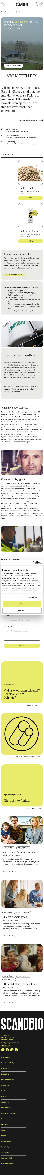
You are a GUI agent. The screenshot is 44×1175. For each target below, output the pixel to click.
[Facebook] (3, 1049)
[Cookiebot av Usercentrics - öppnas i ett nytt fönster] (33, 562)
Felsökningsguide (33, 808)
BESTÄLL (31, 198)
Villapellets (5, 1068)
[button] (36, 4)
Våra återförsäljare (7, 1079)
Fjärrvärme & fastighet (8, 1063)
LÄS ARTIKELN (7, 871)
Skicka (22, 646)
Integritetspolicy (6, 1147)
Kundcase (4, 1091)
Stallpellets (5, 1074)
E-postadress (8, 615)
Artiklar (3, 1096)
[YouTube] (16, 1049)
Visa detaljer (33, 597)
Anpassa (21, 610)
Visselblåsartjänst (7, 1163)
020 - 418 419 (5, 1045)
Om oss (3, 1130)
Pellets (13, 12)
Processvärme (5, 1057)
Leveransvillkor (6, 1141)
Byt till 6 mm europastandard (28, 756)
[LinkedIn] (12, 1049)
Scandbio (4, 12)
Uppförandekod (6, 1158)
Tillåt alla (22, 604)
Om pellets (5, 1102)
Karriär (3, 1135)
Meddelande (8, 626)
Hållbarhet (4, 1124)
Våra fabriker (5, 1107)
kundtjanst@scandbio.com (10, 1042)
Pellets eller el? (34, 705)
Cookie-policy (5, 1152)
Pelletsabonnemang (8, 1113)
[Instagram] (7, 1049)
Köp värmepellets (13, 66)
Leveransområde (6, 1119)
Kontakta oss (5, 1085)
